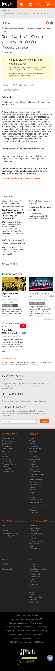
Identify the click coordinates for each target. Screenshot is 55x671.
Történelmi (33, 526)
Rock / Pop (6, 446)
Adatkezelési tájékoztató (18, 623)
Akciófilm (32, 592)
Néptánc (32, 497)
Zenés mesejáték (35, 479)
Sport (5, 559)
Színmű (32, 461)
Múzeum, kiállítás (38, 521)
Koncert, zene (9, 434)
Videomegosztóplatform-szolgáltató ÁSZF (26, 619)
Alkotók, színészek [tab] (23, 85)
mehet (45, 421)
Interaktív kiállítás (36, 541)
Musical (32, 444)
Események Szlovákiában (22, 638)
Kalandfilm (33, 584)
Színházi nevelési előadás (39, 505)
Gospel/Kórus (7, 461)
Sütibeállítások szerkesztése (20, 642)
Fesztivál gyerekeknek (10, 536)
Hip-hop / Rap (7, 469)
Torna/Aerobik (7, 569)
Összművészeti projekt (10, 533)
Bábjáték (32, 464)
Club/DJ (5, 467)
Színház (33, 434)
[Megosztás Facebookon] (51, 22)
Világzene (5, 454)
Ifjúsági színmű (35, 484)
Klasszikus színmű (36, 474)
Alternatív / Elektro (9, 464)
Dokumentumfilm (35, 574)
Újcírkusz (32, 487)
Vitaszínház (33, 507)
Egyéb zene (6, 444)
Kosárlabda (6, 564)
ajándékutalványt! (12, 379)
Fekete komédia (35, 502)
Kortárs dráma (34, 472)
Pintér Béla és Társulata (11, 336)
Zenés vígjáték (34, 469)
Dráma (31, 454)
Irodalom (32, 490)
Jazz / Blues (6, 451)
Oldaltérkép (38, 634)
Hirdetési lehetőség (40, 631)
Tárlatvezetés (34, 531)
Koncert (5, 528)
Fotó (31, 546)
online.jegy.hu (9, 397)
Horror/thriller (34, 572)
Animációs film (34, 577)
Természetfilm (34, 602)
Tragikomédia (34, 512)
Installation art (34, 549)
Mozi (31, 559)
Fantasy (32, 594)
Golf (3, 566)
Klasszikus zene (8, 439)
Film (3, 526)
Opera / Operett (7, 449)
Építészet (33, 538)
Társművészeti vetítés (37, 569)
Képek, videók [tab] (11, 90)
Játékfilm (32, 582)
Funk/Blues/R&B (8, 472)
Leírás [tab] (5, 85)
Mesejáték (33, 451)
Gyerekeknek (34, 543)
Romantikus (33, 587)
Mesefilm (32, 600)
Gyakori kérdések (36, 623)
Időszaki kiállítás (35, 533)
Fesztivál (7, 521)
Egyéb (31, 439)
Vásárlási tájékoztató (13, 627)
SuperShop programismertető (20, 634)
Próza (31, 477)
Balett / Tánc (34, 446)
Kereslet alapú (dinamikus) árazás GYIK (21, 178)
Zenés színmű (34, 459)
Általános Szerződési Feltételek (26, 615)
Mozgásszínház (35, 482)
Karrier (37, 638)
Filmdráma (33, 564)
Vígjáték (32, 441)
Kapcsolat (28, 627)
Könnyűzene (6, 459)
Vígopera (32, 510)
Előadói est (33, 467)
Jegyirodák (10, 631)
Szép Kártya (42, 627)
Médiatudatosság (23, 631)
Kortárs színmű (35, 456)
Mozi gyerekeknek (36, 597)
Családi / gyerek (8, 441)
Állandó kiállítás (35, 528)
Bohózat (32, 492)
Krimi (31, 495)
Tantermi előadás (35, 500)
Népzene (5, 456)
